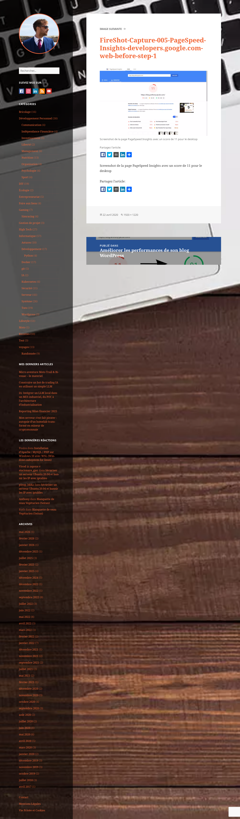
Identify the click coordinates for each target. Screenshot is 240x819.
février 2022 (26, 636)
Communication (31, 125)
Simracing (28, 216)
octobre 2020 (27, 702)
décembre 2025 (28, 551)
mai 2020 (24, 734)
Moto (22, 327)
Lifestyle (24, 321)
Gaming (24, 210)
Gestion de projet (29, 223)
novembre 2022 (28, 590)
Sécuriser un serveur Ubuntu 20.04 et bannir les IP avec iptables (39, 474)
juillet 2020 (26, 721)
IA (23, 275)
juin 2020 (24, 728)
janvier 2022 (26, 643)
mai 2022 (24, 617)
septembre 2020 (29, 708)
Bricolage (25, 112)
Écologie (24, 190)
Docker (26, 262)
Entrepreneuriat (29, 197)
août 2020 (25, 715)
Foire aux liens (28, 203)
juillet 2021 (26, 669)
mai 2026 (24, 532)
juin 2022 (24, 610)
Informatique (27, 236)
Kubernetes (29, 282)
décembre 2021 (28, 649)
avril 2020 (25, 741)
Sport (25, 177)
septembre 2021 (29, 662)
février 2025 (26, 564)
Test (21, 340)
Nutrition (27, 157)
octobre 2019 (27, 773)
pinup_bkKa (26, 485)
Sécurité (27, 288)
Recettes (24, 334)
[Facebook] (103, 155)
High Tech (25, 229)
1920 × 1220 (131, 215)
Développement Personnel (35, 118)
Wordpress (28, 314)
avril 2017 (25, 786)
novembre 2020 (28, 695)
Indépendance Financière (38, 131)
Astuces (26, 242)
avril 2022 (25, 623)
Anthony (24, 499)
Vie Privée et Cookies (32, 810)
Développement (31, 249)
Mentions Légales (30, 804)
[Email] (116, 155)
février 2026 (26, 538)
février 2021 (26, 682)
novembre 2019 (28, 767)
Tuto (24, 308)
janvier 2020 (26, 754)
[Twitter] (109, 155)
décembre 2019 (28, 760)
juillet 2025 (26, 558)
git (23, 268)
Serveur (27, 295)
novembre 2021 (28, 656)
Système (27, 301)
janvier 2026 (26, 545)
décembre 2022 (28, 584)
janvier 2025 (26, 571)
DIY (21, 184)
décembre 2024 (28, 577)
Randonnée (29, 353)
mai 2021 (24, 675)
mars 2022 (25, 630)
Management (30, 151)
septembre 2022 (29, 597)
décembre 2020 (28, 688)
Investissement (31, 138)
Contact (23, 797)
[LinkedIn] (122, 155)
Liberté (26, 144)
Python (28, 255)
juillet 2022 (26, 604)
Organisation (30, 164)
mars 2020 (25, 747)
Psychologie (29, 170)
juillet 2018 (26, 780)
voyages (24, 347)
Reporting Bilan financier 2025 (38, 411)
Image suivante (111, 29)
